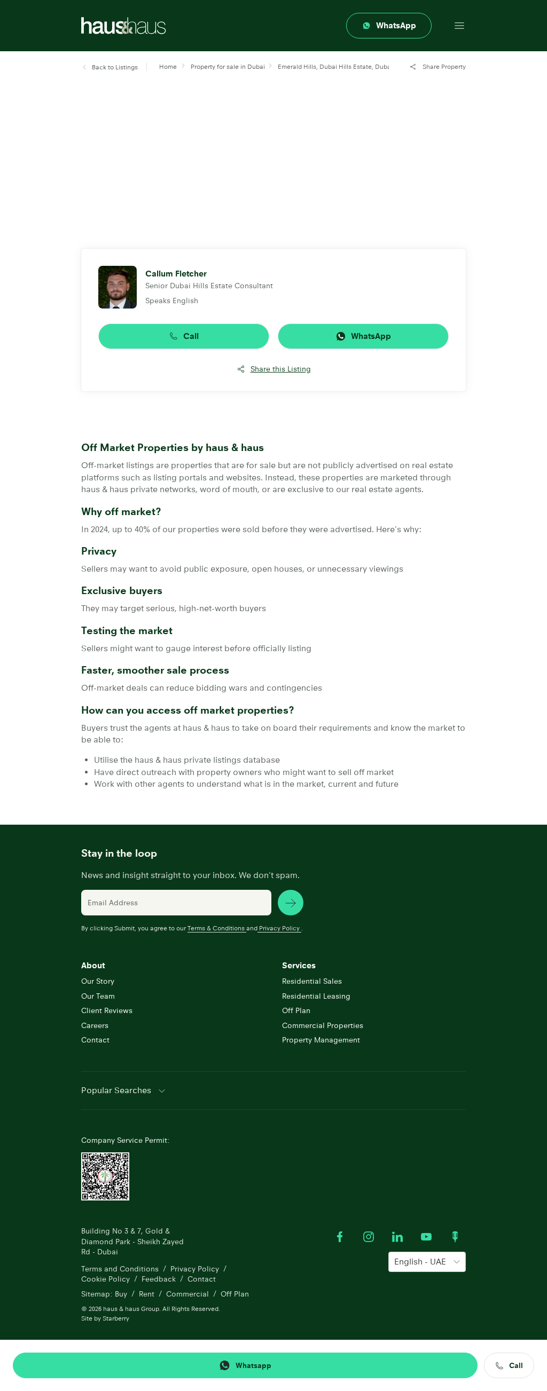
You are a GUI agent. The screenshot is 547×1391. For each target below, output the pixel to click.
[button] (109, 67)
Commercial (187, 1294)
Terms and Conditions (120, 1269)
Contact (95, 1040)
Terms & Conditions (216, 928)
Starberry (116, 1318)
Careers (94, 1025)
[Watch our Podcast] (455, 1236)
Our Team (98, 996)
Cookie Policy (105, 1279)
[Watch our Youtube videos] (426, 1236)
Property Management (321, 1040)
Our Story (97, 981)
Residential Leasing (316, 996)
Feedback (159, 1279)
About (93, 965)
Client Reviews (106, 1010)
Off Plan (296, 1010)
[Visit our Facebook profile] (339, 1236)
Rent (146, 1294)
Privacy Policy (279, 928)
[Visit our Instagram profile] (368, 1236)
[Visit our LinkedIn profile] (397, 1236)
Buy (121, 1294)
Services (299, 965)
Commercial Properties (322, 1025)
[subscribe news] (290, 902)
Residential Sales (312, 981)
